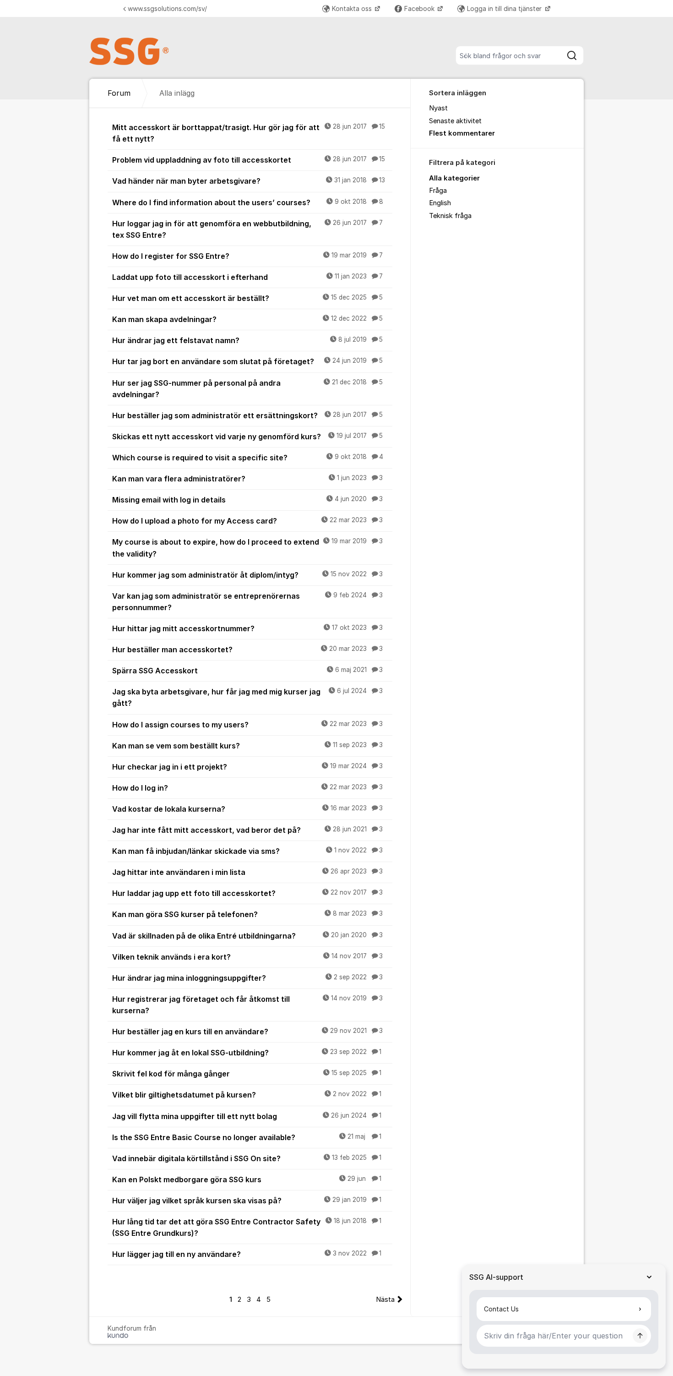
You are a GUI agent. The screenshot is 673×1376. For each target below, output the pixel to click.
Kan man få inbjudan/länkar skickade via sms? (247, 851)
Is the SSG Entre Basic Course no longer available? (246, 1137)
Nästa (385, 1299)
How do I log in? (247, 787)
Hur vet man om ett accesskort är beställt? (247, 298)
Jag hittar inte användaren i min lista (247, 872)
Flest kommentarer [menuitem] (462, 133)
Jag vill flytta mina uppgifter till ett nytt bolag (246, 1116)
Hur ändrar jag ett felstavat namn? (247, 340)
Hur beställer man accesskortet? (247, 649)
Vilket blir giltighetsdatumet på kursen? (246, 1094)
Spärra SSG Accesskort (247, 670)
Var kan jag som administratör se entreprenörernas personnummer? (247, 601)
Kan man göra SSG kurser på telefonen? (247, 914)
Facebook (420, 8)
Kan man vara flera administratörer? (247, 478)
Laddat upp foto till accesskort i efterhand (247, 277)
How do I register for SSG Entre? (247, 256)
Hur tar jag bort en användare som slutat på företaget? (247, 361)
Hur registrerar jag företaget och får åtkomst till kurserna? (247, 1004)
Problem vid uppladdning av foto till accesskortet (248, 159)
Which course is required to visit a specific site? (247, 457)
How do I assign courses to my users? (247, 724)
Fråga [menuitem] (438, 190)
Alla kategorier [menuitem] (454, 178)
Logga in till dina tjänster (505, 8)
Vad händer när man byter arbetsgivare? (248, 181)
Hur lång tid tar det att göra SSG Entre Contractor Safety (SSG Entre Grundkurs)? (246, 1227)
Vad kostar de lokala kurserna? (247, 809)
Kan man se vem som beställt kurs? (247, 745)
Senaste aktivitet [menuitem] (455, 121)
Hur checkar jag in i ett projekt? (247, 766)
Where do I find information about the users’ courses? (247, 202)
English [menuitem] (440, 203)
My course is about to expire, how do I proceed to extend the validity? (247, 547)
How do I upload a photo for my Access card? (247, 520)
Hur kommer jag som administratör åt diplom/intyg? (247, 574)
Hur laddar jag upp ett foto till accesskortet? (247, 893)
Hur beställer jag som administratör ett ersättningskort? (247, 415)
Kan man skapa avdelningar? (247, 319)
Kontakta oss (353, 8)
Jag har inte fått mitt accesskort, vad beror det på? (247, 830)
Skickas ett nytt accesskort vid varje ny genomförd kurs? (247, 436)
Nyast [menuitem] (438, 108)
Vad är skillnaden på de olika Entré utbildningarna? (247, 935)
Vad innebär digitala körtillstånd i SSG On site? (246, 1158)
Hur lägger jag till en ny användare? (246, 1254)
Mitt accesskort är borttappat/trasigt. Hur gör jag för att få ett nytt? (248, 133)
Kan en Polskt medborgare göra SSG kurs (246, 1179)
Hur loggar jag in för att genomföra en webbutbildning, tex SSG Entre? (247, 229)
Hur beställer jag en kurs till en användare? (247, 1031)
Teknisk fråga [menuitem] (450, 216)
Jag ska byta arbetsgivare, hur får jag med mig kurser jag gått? (247, 697)
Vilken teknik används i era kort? (247, 956)
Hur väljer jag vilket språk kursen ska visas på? (246, 1200)
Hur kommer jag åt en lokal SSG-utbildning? (246, 1052)
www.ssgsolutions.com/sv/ (167, 8)
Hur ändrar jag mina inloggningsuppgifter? (247, 978)
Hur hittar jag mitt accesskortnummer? (247, 628)
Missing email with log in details (247, 499)
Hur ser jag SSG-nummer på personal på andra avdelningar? (247, 388)
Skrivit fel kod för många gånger (246, 1073)
